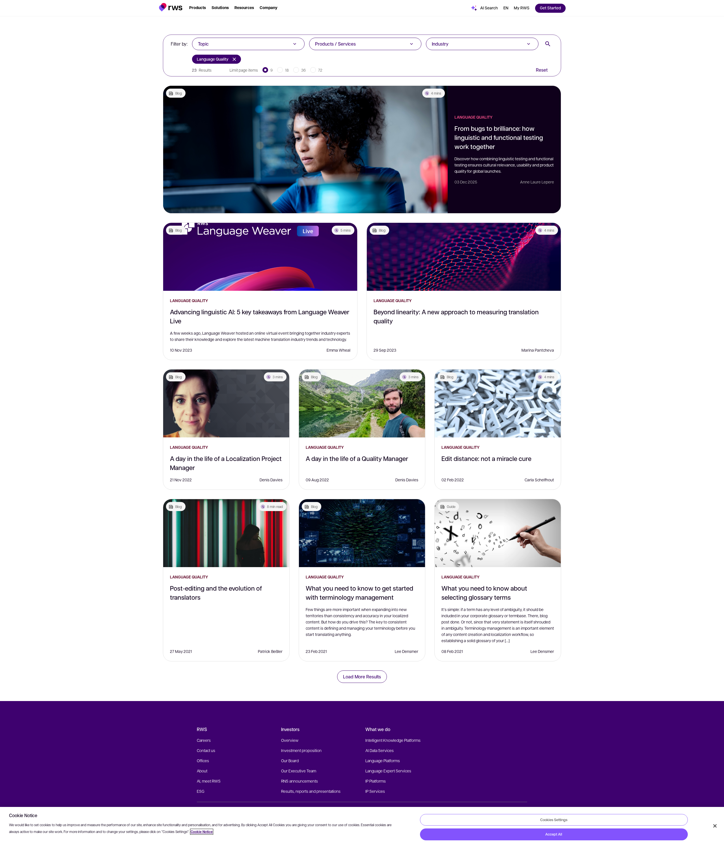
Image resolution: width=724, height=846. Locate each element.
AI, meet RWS (209, 780)
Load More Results (362, 677)
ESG (200, 791)
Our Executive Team (298, 770)
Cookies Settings (553, 819)
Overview (289, 740)
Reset (542, 70)
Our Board (290, 760)
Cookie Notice (202, 831)
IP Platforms (375, 780)
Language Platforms (382, 760)
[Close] (715, 826)
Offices (203, 760)
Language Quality (213, 59)
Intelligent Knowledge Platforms (393, 740)
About (202, 770)
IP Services (375, 791)
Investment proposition (301, 750)
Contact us (206, 750)
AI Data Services (379, 750)
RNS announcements (299, 780)
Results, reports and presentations (311, 791)
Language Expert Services (388, 770)
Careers (204, 740)
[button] (170, 7)
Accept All (553, 834)
